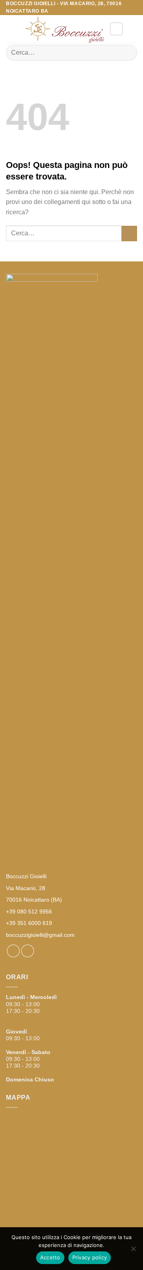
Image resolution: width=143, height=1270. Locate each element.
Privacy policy (89, 1257)
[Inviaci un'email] (27, 950)
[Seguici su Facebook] (13, 950)
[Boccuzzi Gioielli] (64, 29)
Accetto (50, 1257)
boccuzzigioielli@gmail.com (40, 935)
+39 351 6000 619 (29, 923)
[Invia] (127, 53)
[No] (133, 1251)
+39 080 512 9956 (29, 911)
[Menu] (10, 29)
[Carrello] (133, 29)
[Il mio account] (116, 29)
